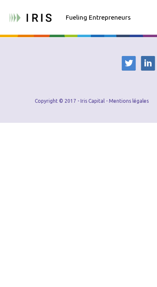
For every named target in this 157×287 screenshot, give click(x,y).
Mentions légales (129, 101)
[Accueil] (31, 16)
